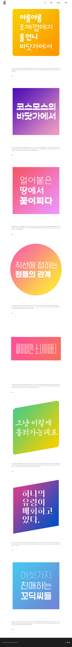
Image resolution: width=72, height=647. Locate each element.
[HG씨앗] (36, 428)
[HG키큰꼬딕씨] (36, 349)
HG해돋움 (14, 223)
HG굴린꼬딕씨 (16, 302)
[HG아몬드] (36, 32)
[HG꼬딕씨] (36, 586)
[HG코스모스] (36, 111)
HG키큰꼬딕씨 (16, 381)
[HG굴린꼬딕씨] (36, 270)
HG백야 (14, 539)
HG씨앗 (14, 460)
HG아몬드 (14, 65)
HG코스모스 (15, 144)
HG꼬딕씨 (14, 618)
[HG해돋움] (36, 190)
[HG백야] (36, 507)
